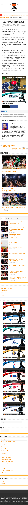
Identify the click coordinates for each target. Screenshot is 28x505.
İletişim (2, 295)
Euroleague (3, 443)
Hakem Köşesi (5, 472)
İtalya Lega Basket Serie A (7, 461)
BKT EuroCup (3, 448)
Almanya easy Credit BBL (7, 459)
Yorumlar (13, 218)
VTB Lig (3, 468)
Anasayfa (3, 17)
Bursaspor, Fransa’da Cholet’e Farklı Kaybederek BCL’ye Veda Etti (11, 170)
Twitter (2, 481)
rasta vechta (14, 116)
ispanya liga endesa (19, 114)
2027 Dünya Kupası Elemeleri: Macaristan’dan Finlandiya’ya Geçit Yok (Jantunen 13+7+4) (17, 236)
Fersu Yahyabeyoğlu (6, 24)
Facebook (3, 483)
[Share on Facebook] (14, 106)
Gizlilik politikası (4, 292)
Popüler (7, 218)
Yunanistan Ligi (5, 463)
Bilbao (7, 17)
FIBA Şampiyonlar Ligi (10, 25)
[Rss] (14, 495)
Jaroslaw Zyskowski (5, 116)
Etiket (18, 218)
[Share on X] (6, 106)
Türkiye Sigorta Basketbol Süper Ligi (8, 441)
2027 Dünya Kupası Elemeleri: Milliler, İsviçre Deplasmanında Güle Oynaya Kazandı (17, 229)
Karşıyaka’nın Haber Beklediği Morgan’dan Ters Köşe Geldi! (18, 148)
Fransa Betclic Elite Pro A (7, 466)
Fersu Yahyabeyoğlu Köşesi (6, 288)
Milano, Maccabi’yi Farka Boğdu (15, 247)
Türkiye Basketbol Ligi (6, 455)
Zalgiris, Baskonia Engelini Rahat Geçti (17, 253)
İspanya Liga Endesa (18, 25)
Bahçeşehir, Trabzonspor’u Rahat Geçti (17, 265)
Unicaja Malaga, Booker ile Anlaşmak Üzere (9, 145)
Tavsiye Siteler (4, 290)
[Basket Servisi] (14, 6)
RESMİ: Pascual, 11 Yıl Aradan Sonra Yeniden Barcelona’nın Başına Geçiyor (13, 189)
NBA (2, 446)
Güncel (2, 218)
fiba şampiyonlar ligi (8, 114)
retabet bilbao (22, 116)
